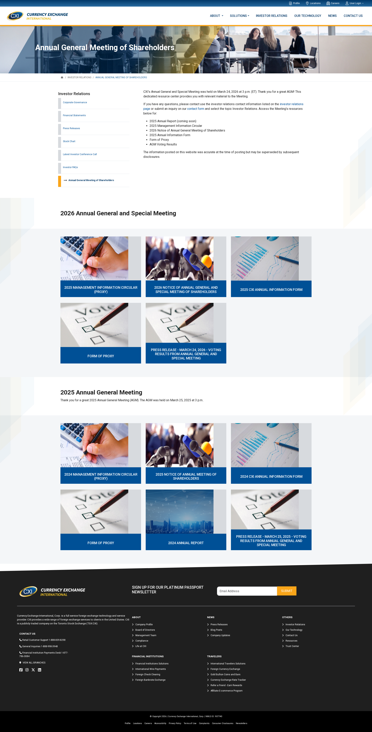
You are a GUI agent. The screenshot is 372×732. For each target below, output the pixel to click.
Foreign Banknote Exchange (150, 680)
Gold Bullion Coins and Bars (225, 674)
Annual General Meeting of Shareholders (91, 180)
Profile (296, 3)
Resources (291, 640)
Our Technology (307, 16)
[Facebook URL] (21, 670)
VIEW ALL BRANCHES (34, 662)
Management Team (145, 635)
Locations (315, 3)
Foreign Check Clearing (147, 674)
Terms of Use (190, 723)
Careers (335, 3)
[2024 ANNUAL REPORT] (186, 514)
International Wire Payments (150, 669)
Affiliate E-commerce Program (227, 690)
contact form (195, 109)
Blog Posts (216, 630)
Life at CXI (140, 646)
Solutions (238, 16)
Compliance (141, 640)
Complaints (204, 723)
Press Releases (71, 128)
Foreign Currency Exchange (225, 669)
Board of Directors (145, 630)
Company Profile (144, 624)
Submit (286, 591)
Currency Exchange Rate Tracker (228, 680)
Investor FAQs (70, 167)
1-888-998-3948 (49, 646)
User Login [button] (356, 3)
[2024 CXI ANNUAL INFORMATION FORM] (271, 448)
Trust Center (292, 646)
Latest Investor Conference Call (80, 154)
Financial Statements (74, 115)
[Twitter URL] (34, 670)
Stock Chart (69, 141)
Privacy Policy (175, 723)
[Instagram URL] (27, 670)
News (332, 16)
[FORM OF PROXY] (100, 327)
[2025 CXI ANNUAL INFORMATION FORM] (271, 261)
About (215, 16)
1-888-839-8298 (57, 640)
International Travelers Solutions (228, 663)
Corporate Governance (75, 102)
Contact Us (353, 16)
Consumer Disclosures (222, 723)
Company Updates (220, 635)
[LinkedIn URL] (40, 670)
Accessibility (160, 723)
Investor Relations (271, 16)
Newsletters (241, 723)
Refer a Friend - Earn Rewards (226, 685)
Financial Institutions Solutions (152, 663)
